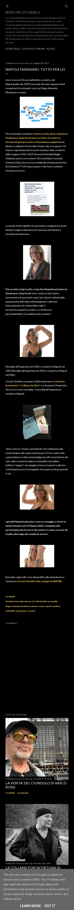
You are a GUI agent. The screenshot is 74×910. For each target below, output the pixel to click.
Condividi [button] (10, 596)
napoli (48, 606)
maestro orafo (37, 606)
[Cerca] (66, 5)
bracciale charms (23, 601)
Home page (13, 48)
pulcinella (10, 611)
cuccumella (52, 601)
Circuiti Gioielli (39, 601)
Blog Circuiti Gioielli (23, 12)
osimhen (56, 606)
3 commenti (22, 793)
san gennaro (21, 611)
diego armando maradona (18, 606)
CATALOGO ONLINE (33, 48)
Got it (49, 906)
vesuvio (31, 611)
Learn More (30, 906)
